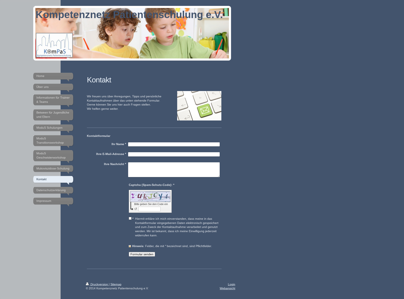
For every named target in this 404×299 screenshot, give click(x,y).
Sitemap (115, 284)
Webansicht (227, 288)
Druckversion (99, 284)
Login (231, 284)
